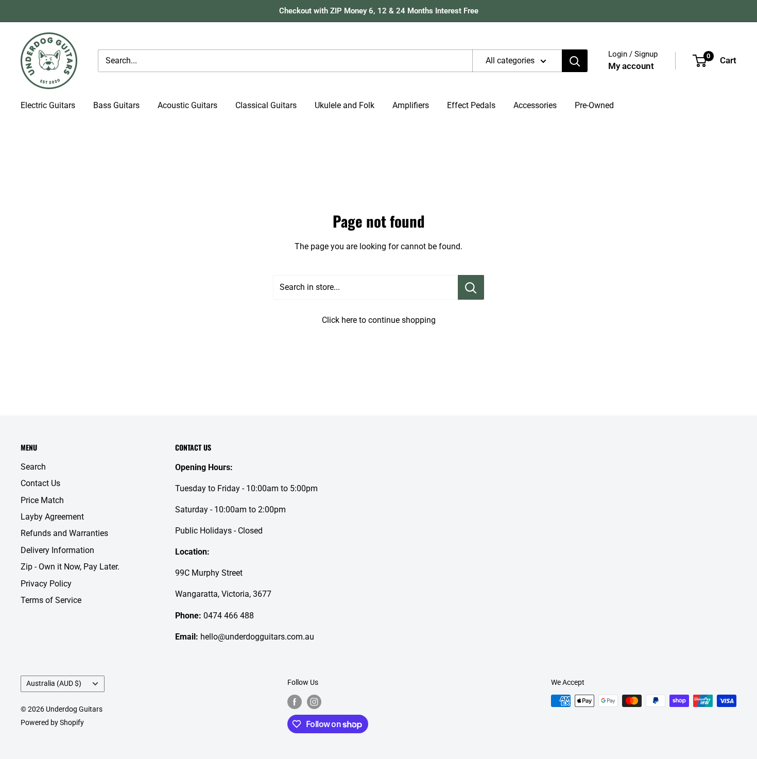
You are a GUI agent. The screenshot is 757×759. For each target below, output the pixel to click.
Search (33, 467)
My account (631, 66)
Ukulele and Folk (344, 105)
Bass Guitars (116, 105)
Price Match (42, 500)
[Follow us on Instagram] (314, 702)
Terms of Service (51, 600)
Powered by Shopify (52, 722)
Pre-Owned (594, 105)
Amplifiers (410, 105)
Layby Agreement (52, 517)
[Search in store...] (471, 287)
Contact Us (40, 483)
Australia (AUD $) (53, 683)
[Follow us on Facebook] (294, 702)
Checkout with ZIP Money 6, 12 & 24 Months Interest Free (378, 10)
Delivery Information (57, 550)
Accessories (535, 105)
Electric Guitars (48, 105)
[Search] (575, 60)
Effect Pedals (471, 105)
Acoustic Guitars (187, 105)
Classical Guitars (266, 105)
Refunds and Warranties (64, 533)
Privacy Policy (46, 584)
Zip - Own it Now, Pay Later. (70, 567)
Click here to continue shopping (379, 320)
